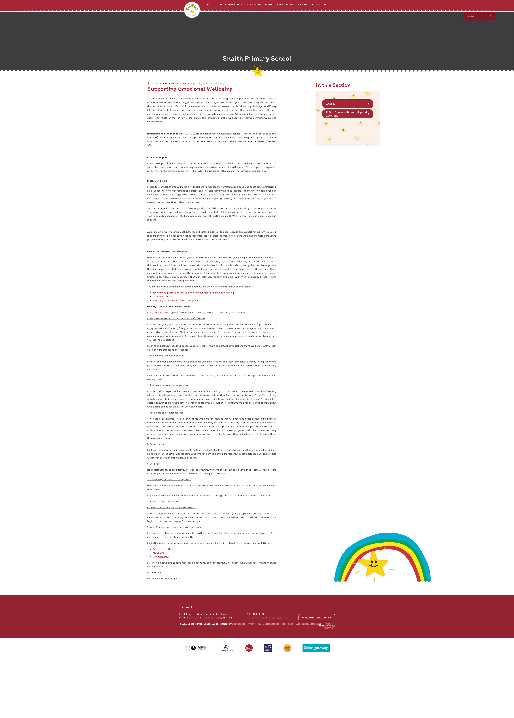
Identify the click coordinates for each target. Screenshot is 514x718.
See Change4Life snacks (165, 501)
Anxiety (330, 103)
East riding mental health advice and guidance (177, 300)
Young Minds (159, 552)
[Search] (490, 16)
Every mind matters (158, 312)
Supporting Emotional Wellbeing (207, 83)
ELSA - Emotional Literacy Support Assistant (346, 113)
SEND (183, 83)
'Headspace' (182, 280)
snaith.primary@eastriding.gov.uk (268, 618)
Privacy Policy (254, 623)
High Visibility (287, 623)
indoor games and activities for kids (168, 473)
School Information (165, 83)
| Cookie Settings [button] (270, 623)
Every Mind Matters (163, 296)
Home (148, 83)
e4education (238, 623)
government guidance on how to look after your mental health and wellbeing (193, 292)
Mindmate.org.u (161, 556)
